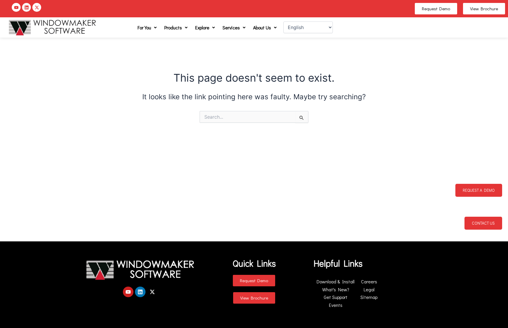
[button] (147, 27)
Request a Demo (479, 190)
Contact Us (483, 223)
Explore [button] (202, 27)
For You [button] (144, 27)
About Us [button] (262, 27)
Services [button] (231, 27)
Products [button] (173, 27)
